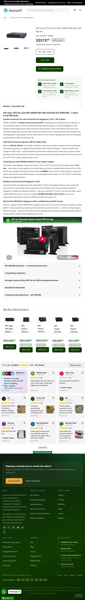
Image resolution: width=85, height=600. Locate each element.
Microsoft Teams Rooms (11, 542)
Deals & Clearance (37, 518)
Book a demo (15, 481)
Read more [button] (6, 390)
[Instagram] (13, 527)
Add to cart (9, 347)
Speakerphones (36, 504)
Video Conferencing (37, 500)
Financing (6, 565)
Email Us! (8, 598)
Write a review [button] (75, 365)
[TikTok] (22, 527)
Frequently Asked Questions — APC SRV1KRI (23, 295)
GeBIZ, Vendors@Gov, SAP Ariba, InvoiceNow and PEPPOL (50, 94)
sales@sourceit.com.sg (56, 3)
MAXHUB (61, 504)
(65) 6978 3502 (40, 3)
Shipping (39, 44)
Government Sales (9, 556)
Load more (42, 448)
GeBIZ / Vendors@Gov (75, 3)
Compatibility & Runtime (15, 273)
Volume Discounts (9, 561)
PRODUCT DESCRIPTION (13, 106)
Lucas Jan (40, 398)
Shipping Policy (35, 556)
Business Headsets (37, 509)
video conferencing (9, 498)
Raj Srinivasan (42, 423)
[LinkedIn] (4, 527)
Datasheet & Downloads (15, 287)
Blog (32, 547)
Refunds (72, 575)
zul (8, 398)
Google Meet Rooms (10, 551)
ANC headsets (7, 517)
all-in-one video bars (18, 514)
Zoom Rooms (7, 547)
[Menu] (80, 10)
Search (32, 551)
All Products (34, 495)
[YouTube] (18, 527)
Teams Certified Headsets (40, 513)
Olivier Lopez (41, 373)
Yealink (60, 495)
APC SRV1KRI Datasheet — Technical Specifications (26, 266)
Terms (66, 575)
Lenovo (61, 513)
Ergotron (61, 518)
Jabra (60, 509)
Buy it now (45, 60)
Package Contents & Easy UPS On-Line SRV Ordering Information (31, 280)
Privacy (59, 575)
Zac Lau (10, 423)
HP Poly (61, 500)
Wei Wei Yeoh (70, 423)
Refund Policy (35, 561)
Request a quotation (33, 481)
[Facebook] (9, 527)
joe (66, 398)
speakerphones (19, 517)
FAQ (31, 542)
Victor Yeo (69, 373)
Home (5, 18)
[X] (4, 532)
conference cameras (13, 520)
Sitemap (33, 565)
